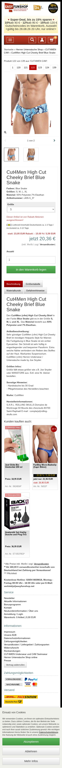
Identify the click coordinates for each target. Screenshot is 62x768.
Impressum (9, 631)
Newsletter (9, 598)
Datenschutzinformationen (17, 638)
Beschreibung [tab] (13, 284)
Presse (7, 660)
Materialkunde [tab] (14, 290)
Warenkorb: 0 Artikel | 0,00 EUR (20, 617)
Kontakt (8, 607)
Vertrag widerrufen (15, 665)
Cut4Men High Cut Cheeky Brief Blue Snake (33, 52)
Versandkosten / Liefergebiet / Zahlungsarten (26, 644)
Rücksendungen (12, 651)
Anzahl (10, 251)
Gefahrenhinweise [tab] (35, 290)
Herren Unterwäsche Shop (29, 49)
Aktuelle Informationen (15, 601)
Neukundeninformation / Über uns (21, 611)
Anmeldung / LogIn (13, 614)
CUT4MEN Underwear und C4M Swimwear (25, 654)
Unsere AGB (10, 635)
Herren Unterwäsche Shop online (20, 657)
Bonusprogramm (12, 604)
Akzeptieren (31, 741)
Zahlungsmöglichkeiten (15, 641)
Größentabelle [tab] (33, 284)
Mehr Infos (31, 761)
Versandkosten (47, 244)
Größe (10, 204)
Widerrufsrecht (11, 647)
